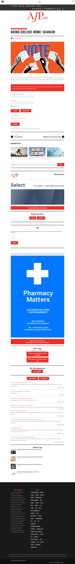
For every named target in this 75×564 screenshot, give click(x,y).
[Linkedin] (57, 8)
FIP (40, 505)
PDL (38, 521)
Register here (25, 110)
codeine (32, 502)
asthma (32, 495)
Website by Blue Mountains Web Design (56, 562)
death (32, 505)
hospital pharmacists (35, 510)
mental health (33, 515)
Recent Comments (32, 378)
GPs (36, 508)
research (36, 536)
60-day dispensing (34, 492)
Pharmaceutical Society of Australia (33, 128)
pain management (39, 518)
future (32, 508)
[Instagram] (60, 8)
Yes (14, 235)
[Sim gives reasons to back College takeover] (37, 152)
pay (31, 521)
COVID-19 (37, 502)
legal (37, 513)
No (14, 238)
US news (32, 544)
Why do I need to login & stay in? (18, 118)
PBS (35, 521)
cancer (32, 497)
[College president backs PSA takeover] (55, 152)
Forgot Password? (15, 115)
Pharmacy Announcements (20, 28)
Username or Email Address (17, 94)
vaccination (38, 544)
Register (41, 218)
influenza (32, 513)
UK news (42, 542)
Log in (32, 218)
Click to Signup (37, 371)
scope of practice (34, 539)
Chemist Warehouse (34, 500)
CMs (41, 500)
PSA (31, 536)
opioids (32, 518)
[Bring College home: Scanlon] (37, 57)
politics (41, 534)
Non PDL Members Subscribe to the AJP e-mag (37, 360)
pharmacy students (34, 534)
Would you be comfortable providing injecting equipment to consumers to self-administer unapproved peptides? (36, 232)
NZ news (39, 515)
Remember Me (15, 106)
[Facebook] (55, 8)
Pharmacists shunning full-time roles (19, 382)
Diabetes (36, 505)
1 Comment (15, 124)
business (42, 495)
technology (33, 542)
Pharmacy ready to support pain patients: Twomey (22, 437)
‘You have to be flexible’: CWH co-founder (20, 391)
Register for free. (32, 88)
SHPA (41, 539)
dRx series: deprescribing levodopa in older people (28, 472)
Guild (40, 508)
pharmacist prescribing (35, 526)
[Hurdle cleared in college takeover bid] (19, 152)
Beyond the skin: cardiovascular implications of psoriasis (29, 457)
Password (13, 100)
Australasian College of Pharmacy (19, 128)
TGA (37, 542)
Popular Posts (44, 378)
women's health (33, 547)
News (12, 28)
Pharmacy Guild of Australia (36, 531)
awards (37, 495)
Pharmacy (33, 529)
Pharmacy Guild (40, 529)
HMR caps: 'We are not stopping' (18, 410)
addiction (41, 492)
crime (42, 502)
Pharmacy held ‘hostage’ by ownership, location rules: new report (26, 419)
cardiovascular (39, 497)
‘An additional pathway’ (16, 428)
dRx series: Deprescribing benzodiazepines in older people (29, 449)
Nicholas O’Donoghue (17, 38)
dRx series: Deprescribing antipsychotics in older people (29, 464)
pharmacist (33, 523)
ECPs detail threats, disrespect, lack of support (21, 398)
